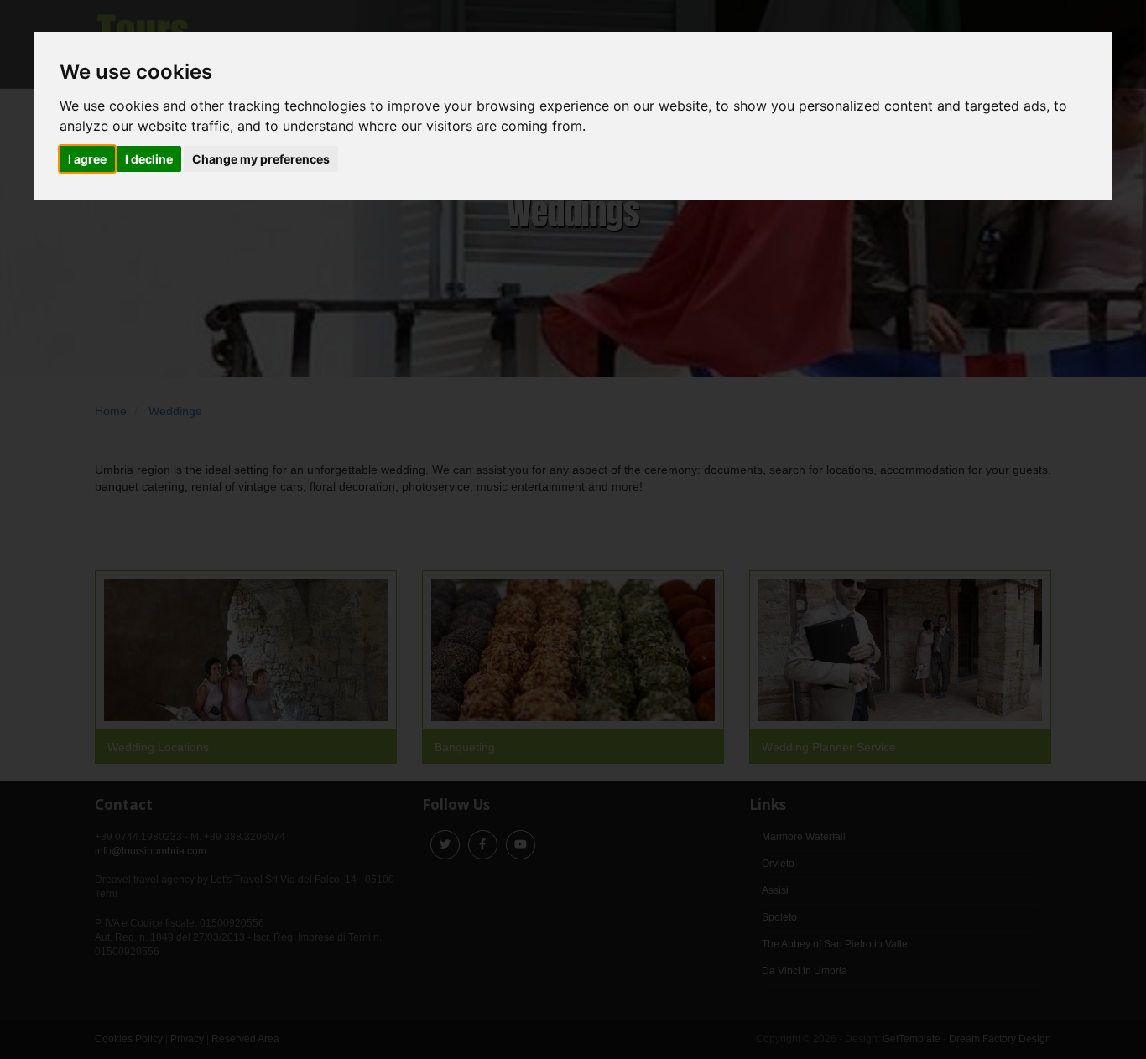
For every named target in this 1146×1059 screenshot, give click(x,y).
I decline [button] (149, 159)
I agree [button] (87, 159)
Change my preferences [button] (261, 159)
